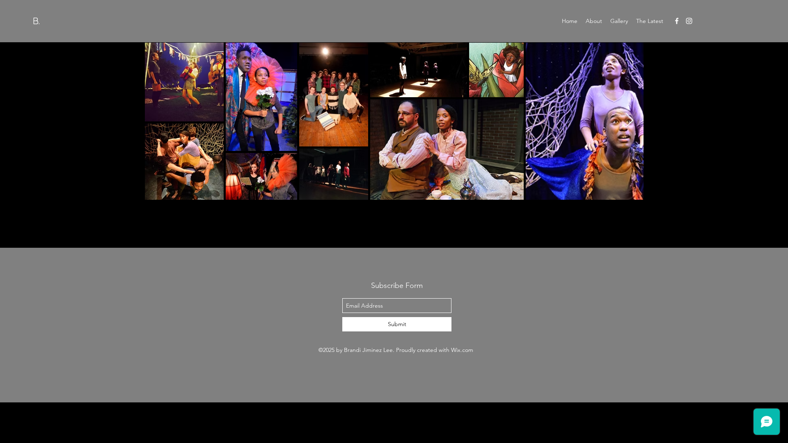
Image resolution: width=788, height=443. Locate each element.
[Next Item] (629, 121)
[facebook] (677, 21)
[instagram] (689, 21)
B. (36, 21)
